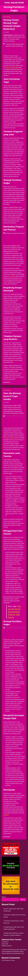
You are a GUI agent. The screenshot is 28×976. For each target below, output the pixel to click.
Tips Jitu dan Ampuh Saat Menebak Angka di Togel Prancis (14, 611)
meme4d (13, 276)
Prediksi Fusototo (7, 945)
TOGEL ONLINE (6, 16)
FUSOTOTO (5, 942)
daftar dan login (14, 949)
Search (4, 897)
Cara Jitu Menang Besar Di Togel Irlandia (12, 396)
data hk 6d (5, 944)
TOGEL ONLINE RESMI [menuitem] (11, 67)
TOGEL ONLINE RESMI (11, 438)
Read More (7, 382)
